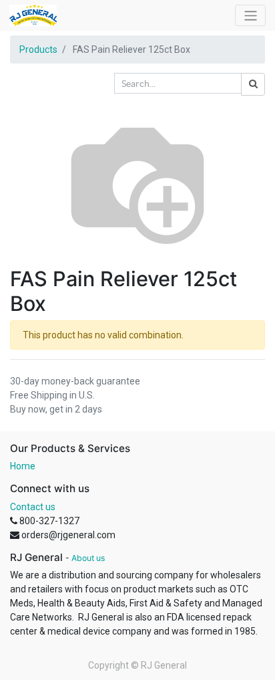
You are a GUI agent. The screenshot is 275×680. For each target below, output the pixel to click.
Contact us (32, 506)
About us (88, 558)
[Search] (253, 84)
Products (38, 49)
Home (22, 466)
